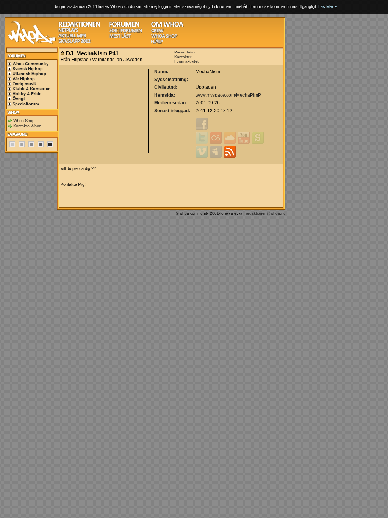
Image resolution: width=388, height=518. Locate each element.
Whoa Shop (23, 120)
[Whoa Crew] (157, 32)
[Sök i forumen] (125, 32)
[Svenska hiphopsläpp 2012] (74, 42)
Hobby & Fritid (27, 93)
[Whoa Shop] (164, 37)
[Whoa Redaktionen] (79, 26)
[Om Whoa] (167, 26)
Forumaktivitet (186, 61)
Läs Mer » (327, 6)
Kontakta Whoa (27, 126)
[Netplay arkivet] (68, 31)
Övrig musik (25, 84)
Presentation (185, 52)
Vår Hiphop (24, 79)
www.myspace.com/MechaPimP (228, 95)
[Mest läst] (120, 37)
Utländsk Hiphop (29, 73)
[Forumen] (124, 26)
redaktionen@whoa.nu (266, 213)
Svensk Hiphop (28, 68)
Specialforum (26, 104)
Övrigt (19, 98)
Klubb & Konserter (31, 88)
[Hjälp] (157, 43)
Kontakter (182, 57)
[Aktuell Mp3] (72, 37)
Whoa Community (30, 63)
